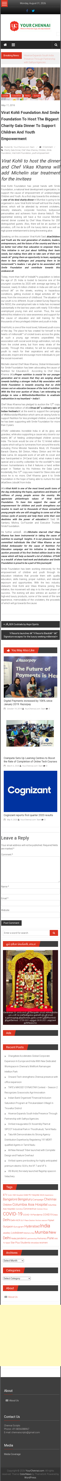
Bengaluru (25, 1206)
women (43, 1249)
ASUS (42, 1202)
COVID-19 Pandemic (32, 1221)
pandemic (22, 1245)
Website (5, 917)
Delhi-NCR (15, 1227)
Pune (50, 1245)
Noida (13, 1245)
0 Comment (47, 154)
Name (5, 893)
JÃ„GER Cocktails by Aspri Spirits (22, 631)
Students (25, 1249)
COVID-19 (12, 1220)
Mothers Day (29, 1240)
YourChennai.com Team (35, 715)
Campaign (38, 1206)
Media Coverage (12, 1461)
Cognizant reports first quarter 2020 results (28, 822)
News (27, 102)
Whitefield (35, 1250)
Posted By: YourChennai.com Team (19, 154)
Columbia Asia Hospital (29, 1211)
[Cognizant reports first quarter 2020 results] (30, 798)
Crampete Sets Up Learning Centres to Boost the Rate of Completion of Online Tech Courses (30, 766)
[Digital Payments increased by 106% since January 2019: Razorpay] (30, 683)
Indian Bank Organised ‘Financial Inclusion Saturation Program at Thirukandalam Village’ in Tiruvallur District (29, 1109)
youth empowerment (40, 160)
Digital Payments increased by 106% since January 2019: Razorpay (28, 709)
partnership (32, 1245)
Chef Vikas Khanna (29, 157)
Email (4, 905)
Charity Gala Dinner (12, 157)
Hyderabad (32, 1233)
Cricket (5, 102)
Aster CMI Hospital (15, 1202)
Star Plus (15, 1249)
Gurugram (19, 1233)
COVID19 (47, 1221)
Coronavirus (29, 1215)
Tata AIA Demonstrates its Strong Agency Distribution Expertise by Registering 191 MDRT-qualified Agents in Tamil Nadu (28, 1146)
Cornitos (19, 1216)
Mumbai (41, 1239)
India (45, 1232)
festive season (41, 1227)
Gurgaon (8, 1233)
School (37, 102)
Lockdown (17, 1239)
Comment (7, 861)
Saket (8, 1250)
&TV (5, 1201)
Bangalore (10, 1206)
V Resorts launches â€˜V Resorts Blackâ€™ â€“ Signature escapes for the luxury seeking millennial (30, 642)
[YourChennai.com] (5, 45)
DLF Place (25, 1227)
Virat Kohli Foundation (21, 160)
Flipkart (51, 1227)
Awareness (49, 1202)
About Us (13, 1304)
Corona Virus (42, 1216)
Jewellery (6, 1240)
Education (16, 102)
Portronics (42, 1245)
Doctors (32, 1227)
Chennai (50, 1206)
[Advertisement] (30, 1342)
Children (42, 157)
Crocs (55, 1222)
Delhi (6, 1227)
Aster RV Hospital (31, 1202)
